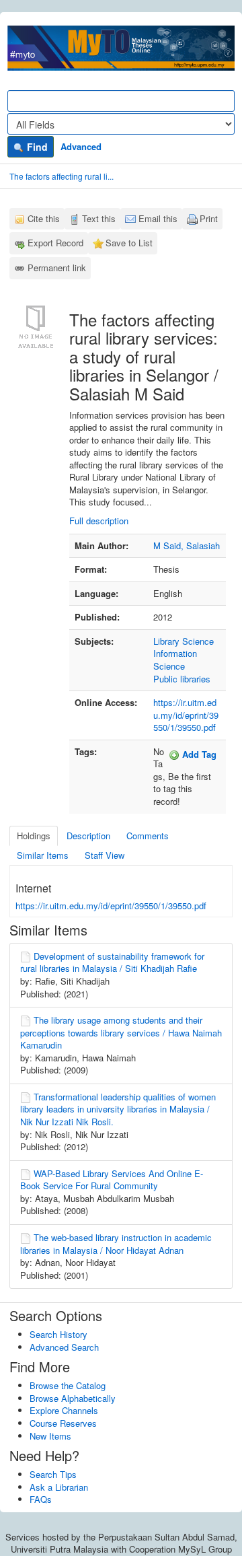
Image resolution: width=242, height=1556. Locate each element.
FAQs (41, 1499)
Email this (157, 218)
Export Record (55, 242)
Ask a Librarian (59, 1487)
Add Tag (197, 754)
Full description (98, 520)
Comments (147, 835)
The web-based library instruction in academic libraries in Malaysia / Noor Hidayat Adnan (116, 1244)
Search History (58, 1334)
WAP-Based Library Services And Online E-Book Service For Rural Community (111, 1180)
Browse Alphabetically (73, 1398)
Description (88, 835)
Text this (99, 218)
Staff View (104, 855)
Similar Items (43, 855)
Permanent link (57, 267)
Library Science (183, 641)
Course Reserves (63, 1423)
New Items (50, 1435)
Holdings (33, 835)
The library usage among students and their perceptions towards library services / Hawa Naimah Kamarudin (121, 1032)
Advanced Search (64, 1347)
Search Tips (53, 1474)
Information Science (175, 659)
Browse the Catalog (68, 1385)
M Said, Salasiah (186, 545)
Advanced (81, 146)
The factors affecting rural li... (61, 176)
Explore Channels (64, 1410)
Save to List (129, 242)
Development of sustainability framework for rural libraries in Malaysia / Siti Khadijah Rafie (112, 962)
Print (209, 218)
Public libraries (181, 678)
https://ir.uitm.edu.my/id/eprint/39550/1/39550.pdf (185, 715)
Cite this (44, 218)
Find (36, 146)
